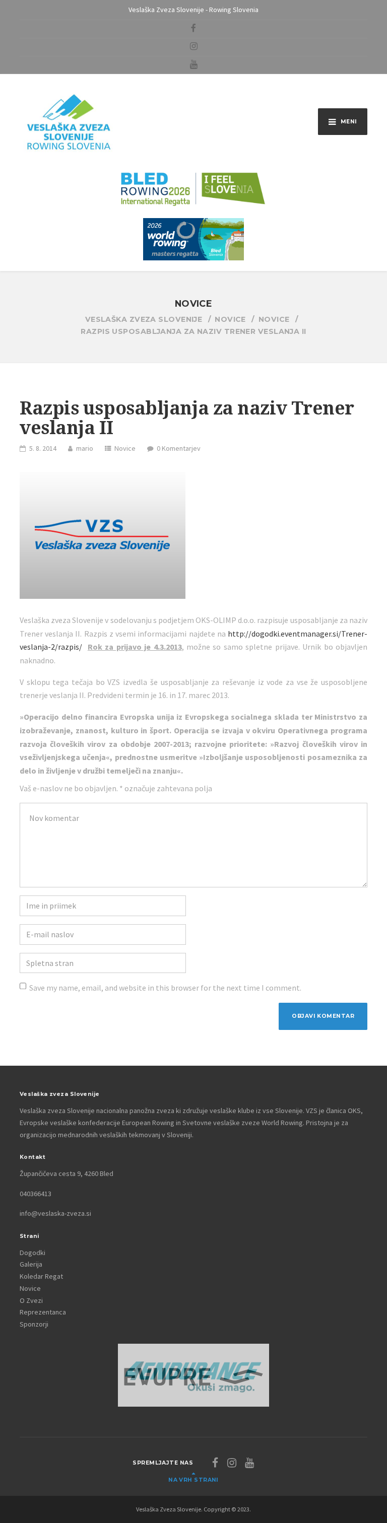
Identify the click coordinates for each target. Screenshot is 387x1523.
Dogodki (32, 1252)
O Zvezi (31, 1300)
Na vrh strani (193, 1480)
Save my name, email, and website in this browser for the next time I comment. (165, 988)
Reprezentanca (43, 1312)
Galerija (31, 1264)
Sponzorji (34, 1324)
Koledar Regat (41, 1276)
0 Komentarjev (179, 448)
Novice (125, 448)
